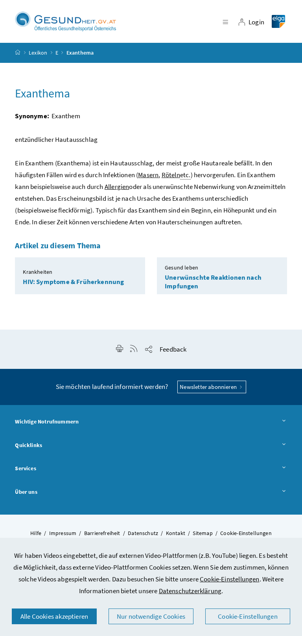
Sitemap (202, 533)
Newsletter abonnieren (209, 386)
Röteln (171, 174)
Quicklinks (28, 445)
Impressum (63, 533)
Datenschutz (143, 533)
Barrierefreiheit (102, 533)
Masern (148, 174)
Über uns (26, 491)
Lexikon (38, 52)
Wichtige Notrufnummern (47, 421)
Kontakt (175, 533)
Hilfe (35, 533)
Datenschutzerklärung (190, 591)
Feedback (173, 349)
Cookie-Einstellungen (230, 579)
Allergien (117, 186)
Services (25, 468)
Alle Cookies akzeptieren (54, 616)
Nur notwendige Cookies (151, 616)
